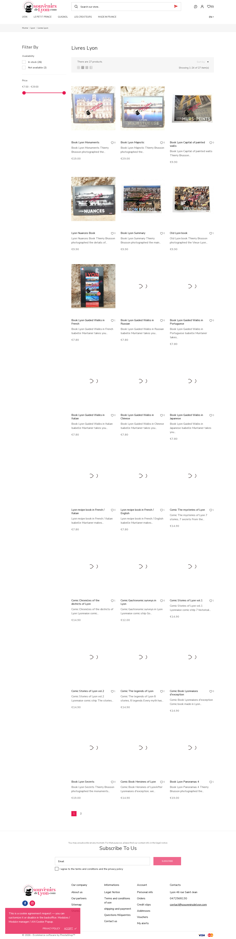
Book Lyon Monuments (85, 142)
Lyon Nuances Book (83, 233)
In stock (35, 62)
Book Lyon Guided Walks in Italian (88, 416)
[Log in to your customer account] (202, 6)
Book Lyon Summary (133, 233)
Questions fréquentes (117, 915)
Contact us (110, 921)
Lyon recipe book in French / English (137, 511)
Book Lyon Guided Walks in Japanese (186, 416)
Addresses (143, 911)
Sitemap (76, 905)
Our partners (79, 898)
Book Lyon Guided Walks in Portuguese (186, 322)
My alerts (143, 923)
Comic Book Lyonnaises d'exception (184, 692)
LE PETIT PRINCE (42, 16)
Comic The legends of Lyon (137, 691)
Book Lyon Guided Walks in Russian (137, 322)
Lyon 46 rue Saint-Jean (183, 892)
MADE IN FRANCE (107, 16)
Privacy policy (51, 928)
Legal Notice (112, 892)
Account (142, 885)
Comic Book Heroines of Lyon (138, 782)
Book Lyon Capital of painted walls (187, 144)
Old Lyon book (178, 233)
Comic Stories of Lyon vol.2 (87, 691)
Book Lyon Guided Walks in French (88, 322)
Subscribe (167, 861)
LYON (24, 16)
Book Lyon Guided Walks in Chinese (137, 416)
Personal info (145, 892)
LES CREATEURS (83, 16)
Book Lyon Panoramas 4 (184, 782)
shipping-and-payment (117, 909)
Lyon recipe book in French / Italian (88, 511)
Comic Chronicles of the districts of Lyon (85, 602)
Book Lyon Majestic (132, 142)
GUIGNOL (63, 16)
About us (77, 892)
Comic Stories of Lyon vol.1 (186, 600)
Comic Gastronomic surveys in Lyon (138, 602)
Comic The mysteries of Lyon (187, 510)
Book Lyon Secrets (82, 782)
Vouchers (142, 917)
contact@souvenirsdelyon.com (188, 905)
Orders (141, 898)
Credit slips (144, 905)
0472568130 (178, 898)
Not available (37, 67)
